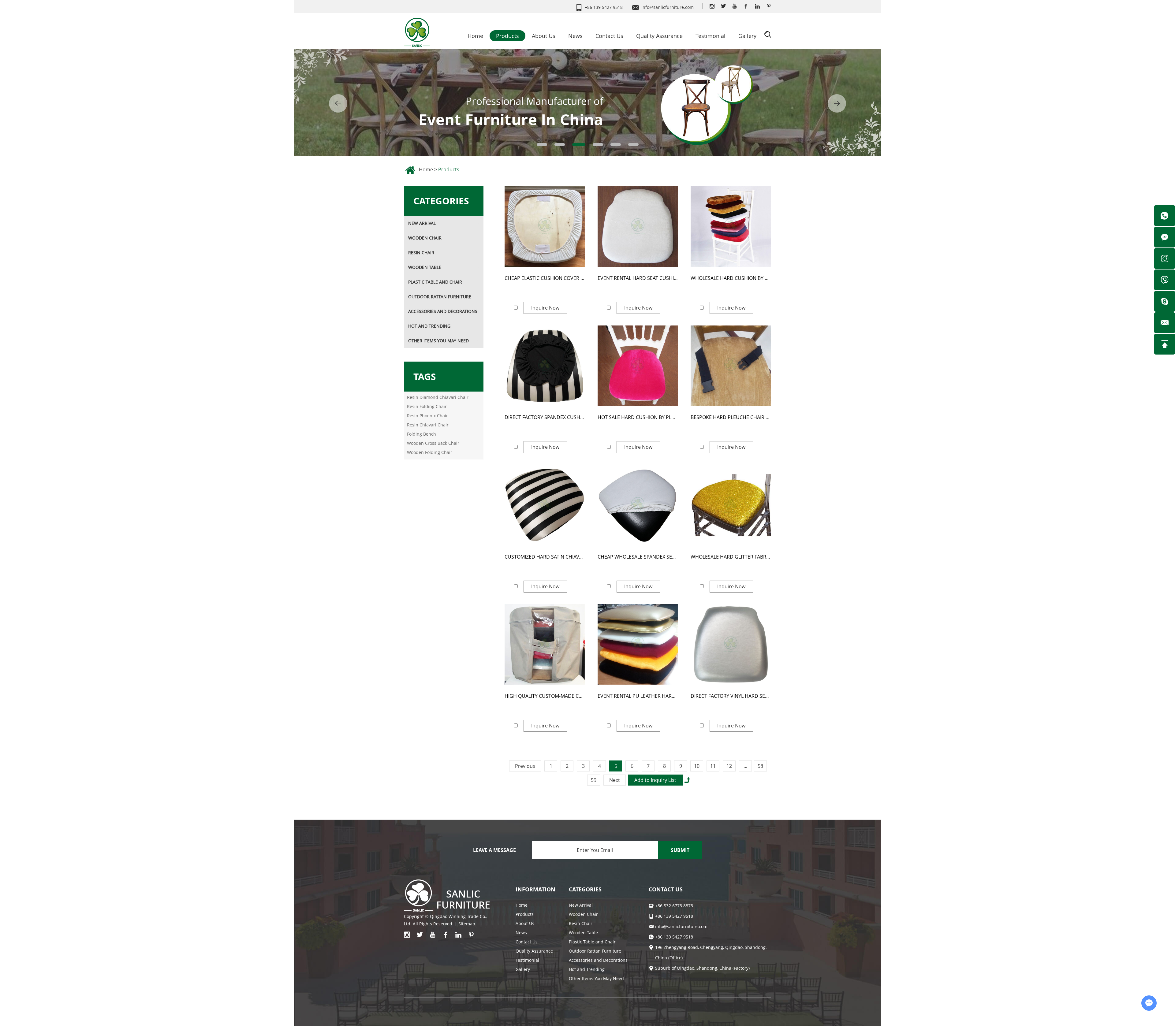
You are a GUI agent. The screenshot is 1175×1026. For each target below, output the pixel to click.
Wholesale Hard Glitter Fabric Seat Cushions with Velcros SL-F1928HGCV (731, 556)
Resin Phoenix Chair (427, 415)
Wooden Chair (425, 238)
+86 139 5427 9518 (674, 937)
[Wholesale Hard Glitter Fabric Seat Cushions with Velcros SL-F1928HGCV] (731, 505)
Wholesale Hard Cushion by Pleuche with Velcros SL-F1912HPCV (731, 278)
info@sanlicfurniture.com (667, 7)
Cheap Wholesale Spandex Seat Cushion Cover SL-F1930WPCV (638, 556)
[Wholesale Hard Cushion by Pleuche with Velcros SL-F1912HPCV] (731, 226)
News (575, 35)
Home (475, 35)
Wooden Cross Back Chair (433, 443)
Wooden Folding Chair (429, 452)
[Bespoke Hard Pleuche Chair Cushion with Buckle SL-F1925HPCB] (731, 365)
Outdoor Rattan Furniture (439, 296)
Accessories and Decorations (442, 311)
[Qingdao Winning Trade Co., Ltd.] (417, 30)
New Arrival (422, 223)
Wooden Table (424, 267)
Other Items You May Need (438, 341)
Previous (525, 766)
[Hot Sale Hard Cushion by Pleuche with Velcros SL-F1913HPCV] (638, 365)
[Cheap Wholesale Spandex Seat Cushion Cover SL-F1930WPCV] (638, 505)
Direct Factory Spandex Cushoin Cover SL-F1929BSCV (545, 417)
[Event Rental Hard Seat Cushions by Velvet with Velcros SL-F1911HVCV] (638, 226)
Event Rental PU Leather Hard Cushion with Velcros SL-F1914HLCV (638, 696)
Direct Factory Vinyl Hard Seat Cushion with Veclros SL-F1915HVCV (731, 696)
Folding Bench (421, 434)
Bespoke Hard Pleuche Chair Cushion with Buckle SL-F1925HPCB (731, 417)
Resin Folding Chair (427, 406)
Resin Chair (421, 252)
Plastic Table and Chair (435, 282)
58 (760, 766)
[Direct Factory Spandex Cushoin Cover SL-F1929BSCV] (545, 365)
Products (507, 35)
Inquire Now (545, 307)
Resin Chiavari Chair (428, 425)
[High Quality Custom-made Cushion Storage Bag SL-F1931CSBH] (545, 644)
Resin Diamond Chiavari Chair (437, 397)
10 (696, 766)
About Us (543, 35)
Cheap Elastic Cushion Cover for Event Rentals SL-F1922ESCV (545, 278)
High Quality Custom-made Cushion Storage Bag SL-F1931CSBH (545, 696)
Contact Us (609, 35)
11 (713, 766)
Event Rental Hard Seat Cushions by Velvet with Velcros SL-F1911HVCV (638, 278)
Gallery (747, 35)
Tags (424, 376)
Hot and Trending (429, 326)
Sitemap (466, 924)
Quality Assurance (659, 35)
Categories (441, 201)
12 (729, 766)
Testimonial (711, 35)
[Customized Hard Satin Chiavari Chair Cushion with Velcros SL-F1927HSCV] (545, 505)
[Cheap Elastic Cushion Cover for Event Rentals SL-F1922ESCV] (545, 226)
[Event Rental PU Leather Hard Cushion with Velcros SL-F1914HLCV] (638, 644)
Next (614, 780)
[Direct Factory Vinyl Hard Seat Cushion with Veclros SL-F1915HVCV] (731, 644)
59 (593, 780)
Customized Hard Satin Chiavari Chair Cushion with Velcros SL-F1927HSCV (545, 556)
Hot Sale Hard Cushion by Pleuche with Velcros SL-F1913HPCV (638, 417)
